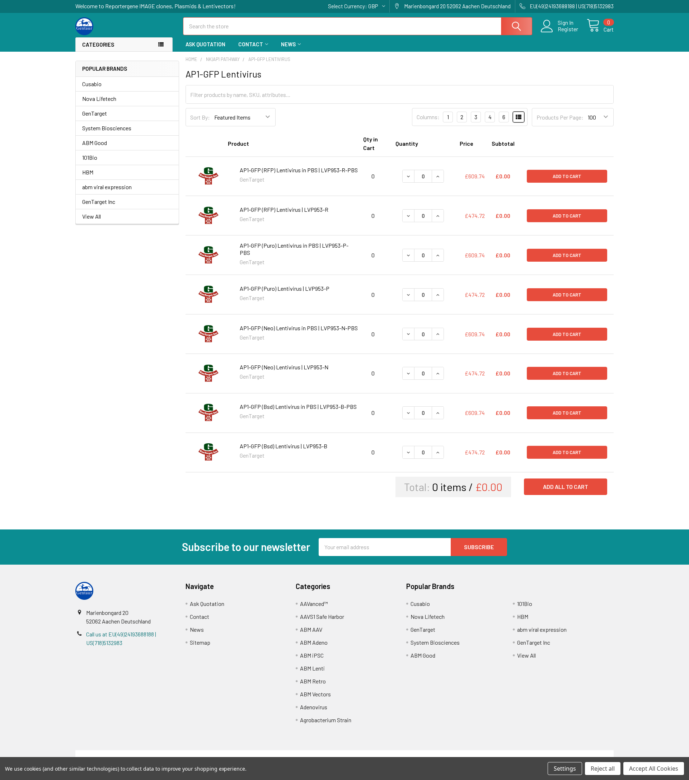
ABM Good (94, 142)
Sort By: (200, 117)
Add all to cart (565, 486)
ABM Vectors (315, 694)
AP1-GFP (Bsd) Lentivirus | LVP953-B (283, 446)
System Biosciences (106, 128)
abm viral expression (107, 186)
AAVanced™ (314, 603)
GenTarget (94, 113)
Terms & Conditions (142, 754)
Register (568, 29)
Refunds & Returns (411, 754)
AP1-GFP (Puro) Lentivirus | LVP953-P (284, 288)
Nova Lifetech (99, 98)
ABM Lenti (312, 668)
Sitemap (200, 642)
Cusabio (92, 83)
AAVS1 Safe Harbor (322, 616)
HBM (87, 172)
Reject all (603, 768)
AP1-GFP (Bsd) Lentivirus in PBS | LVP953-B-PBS (298, 406)
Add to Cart (567, 176)
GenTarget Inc (98, 201)
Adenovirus (313, 707)
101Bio (89, 157)
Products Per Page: (559, 117)
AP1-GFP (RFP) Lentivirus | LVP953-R (284, 209)
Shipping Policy (277, 754)
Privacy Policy (546, 754)
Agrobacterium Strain (325, 719)
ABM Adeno (314, 642)
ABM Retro (313, 681)
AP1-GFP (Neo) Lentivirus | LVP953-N (284, 367)
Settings (565, 768)
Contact (250, 44)
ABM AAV (311, 629)
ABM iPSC (312, 655)
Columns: (428, 116)
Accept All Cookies (653, 768)
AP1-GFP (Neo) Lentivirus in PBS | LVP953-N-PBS (299, 327)
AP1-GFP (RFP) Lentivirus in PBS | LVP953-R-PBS (299, 170)
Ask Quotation (205, 44)
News (288, 44)
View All (91, 216)
